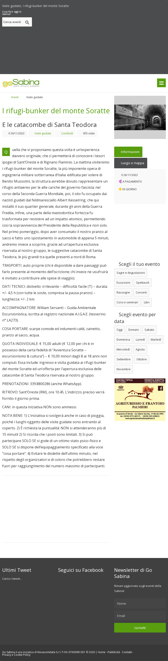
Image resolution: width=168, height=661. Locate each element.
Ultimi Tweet (16, 570)
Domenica (123, 339)
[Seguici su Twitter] (148, 4)
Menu (161, 82)
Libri (146, 302)
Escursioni (123, 282)
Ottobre (141, 359)
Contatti (127, 652)
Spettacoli (142, 282)
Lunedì (140, 339)
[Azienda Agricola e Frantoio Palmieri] (140, 420)
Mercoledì (123, 349)
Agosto (140, 349)
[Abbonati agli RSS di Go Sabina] (164, 4)
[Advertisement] (101, 41)
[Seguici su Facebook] (156, 4)
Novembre (124, 369)
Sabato (149, 330)
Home (101, 652)
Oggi (119, 330)
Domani (133, 330)
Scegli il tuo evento (139, 264)
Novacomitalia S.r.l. (49, 652)
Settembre (124, 359)
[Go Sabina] (7, 97)
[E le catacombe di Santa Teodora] (140, 117)
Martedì (156, 339)
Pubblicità (114, 652)
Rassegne (123, 292)
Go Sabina (8, 652)
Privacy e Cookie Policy (16, 655)
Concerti (141, 292)
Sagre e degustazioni (131, 273)
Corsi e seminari (127, 302)
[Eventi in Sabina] (21, 86)
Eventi (15, 97)
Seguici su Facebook (80, 570)
